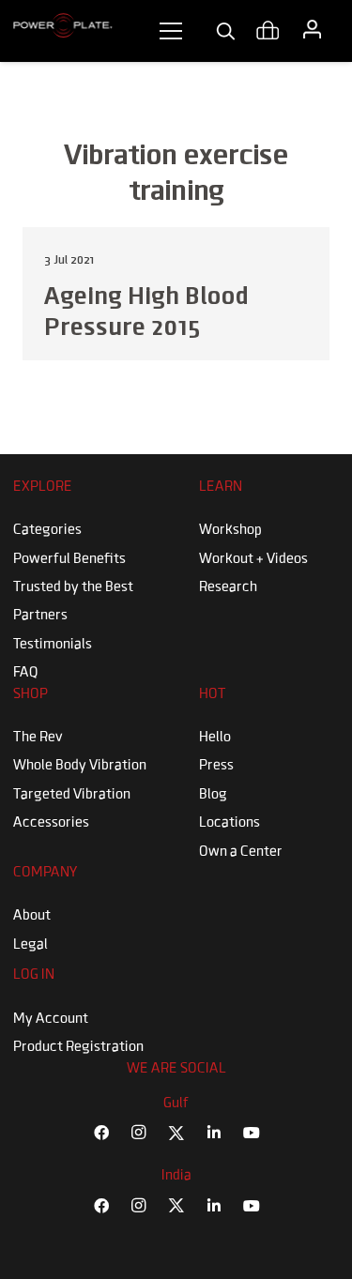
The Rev (38, 737)
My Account (50, 1019)
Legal (30, 944)
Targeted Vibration (71, 794)
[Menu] (170, 31)
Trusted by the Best (73, 587)
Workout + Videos (253, 559)
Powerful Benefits (69, 559)
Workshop (230, 530)
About (32, 915)
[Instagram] (139, 1132)
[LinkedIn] (214, 1132)
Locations (229, 822)
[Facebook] (101, 1132)
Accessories (51, 822)
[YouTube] (251, 1132)
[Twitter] (176, 1132)
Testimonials (52, 644)
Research (228, 587)
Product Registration (78, 1047)
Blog (213, 794)
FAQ (25, 672)
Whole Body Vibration (79, 765)
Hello (215, 737)
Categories (47, 530)
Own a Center (241, 852)
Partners (40, 615)
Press (216, 765)
